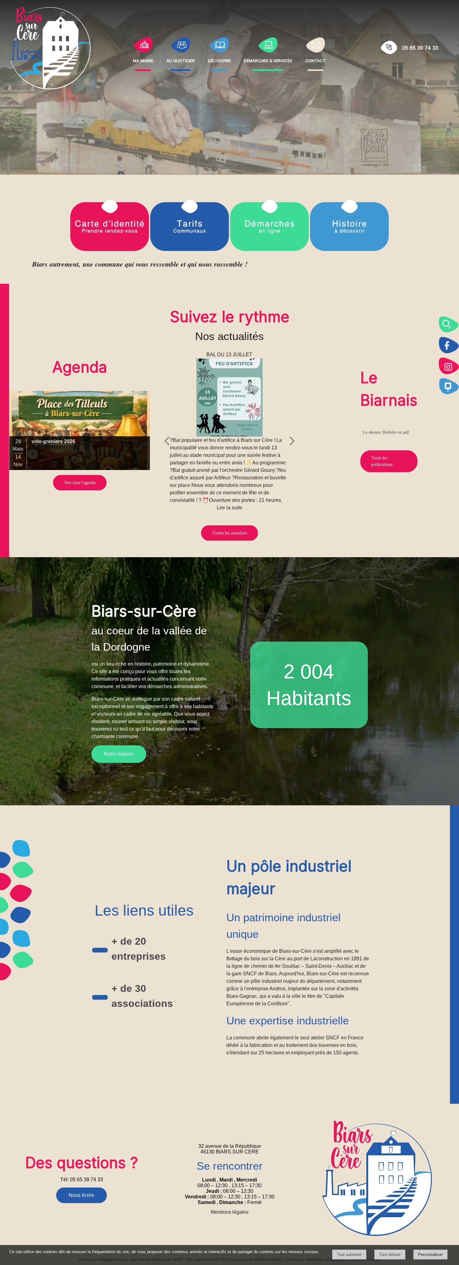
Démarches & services (268, 60)
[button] (449, 324)
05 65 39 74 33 (420, 48)
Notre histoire (119, 754)
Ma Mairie (143, 60)
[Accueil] (51, 48)
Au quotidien (180, 60)
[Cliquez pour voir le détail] (79, 430)
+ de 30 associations (142, 996)
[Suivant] (292, 440)
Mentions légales (230, 1212)
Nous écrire (81, 1195)
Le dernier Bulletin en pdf (386, 432)
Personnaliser (430, 1254)
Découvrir (219, 60)
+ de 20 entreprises (138, 949)
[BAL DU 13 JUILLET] (229, 397)
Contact (315, 60)
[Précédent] (166, 440)
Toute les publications (381, 461)
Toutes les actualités (229, 533)
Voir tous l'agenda (80, 482)
